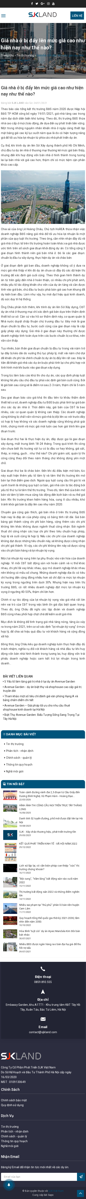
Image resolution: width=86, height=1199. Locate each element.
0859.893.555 (43, 982)
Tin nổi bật (15, 784)
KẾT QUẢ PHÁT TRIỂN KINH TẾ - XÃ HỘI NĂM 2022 (48, 843)
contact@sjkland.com (43, 1032)
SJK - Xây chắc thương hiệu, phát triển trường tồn (47, 831)
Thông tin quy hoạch (18, 764)
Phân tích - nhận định (19, 750)
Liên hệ (77, 15)
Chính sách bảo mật (14, 1100)
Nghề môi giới (14, 771)
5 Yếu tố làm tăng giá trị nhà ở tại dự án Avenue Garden (39, 681)
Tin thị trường (14, 744)
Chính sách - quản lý (18, 757)
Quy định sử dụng (12, 1105)
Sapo (51, 1195)
